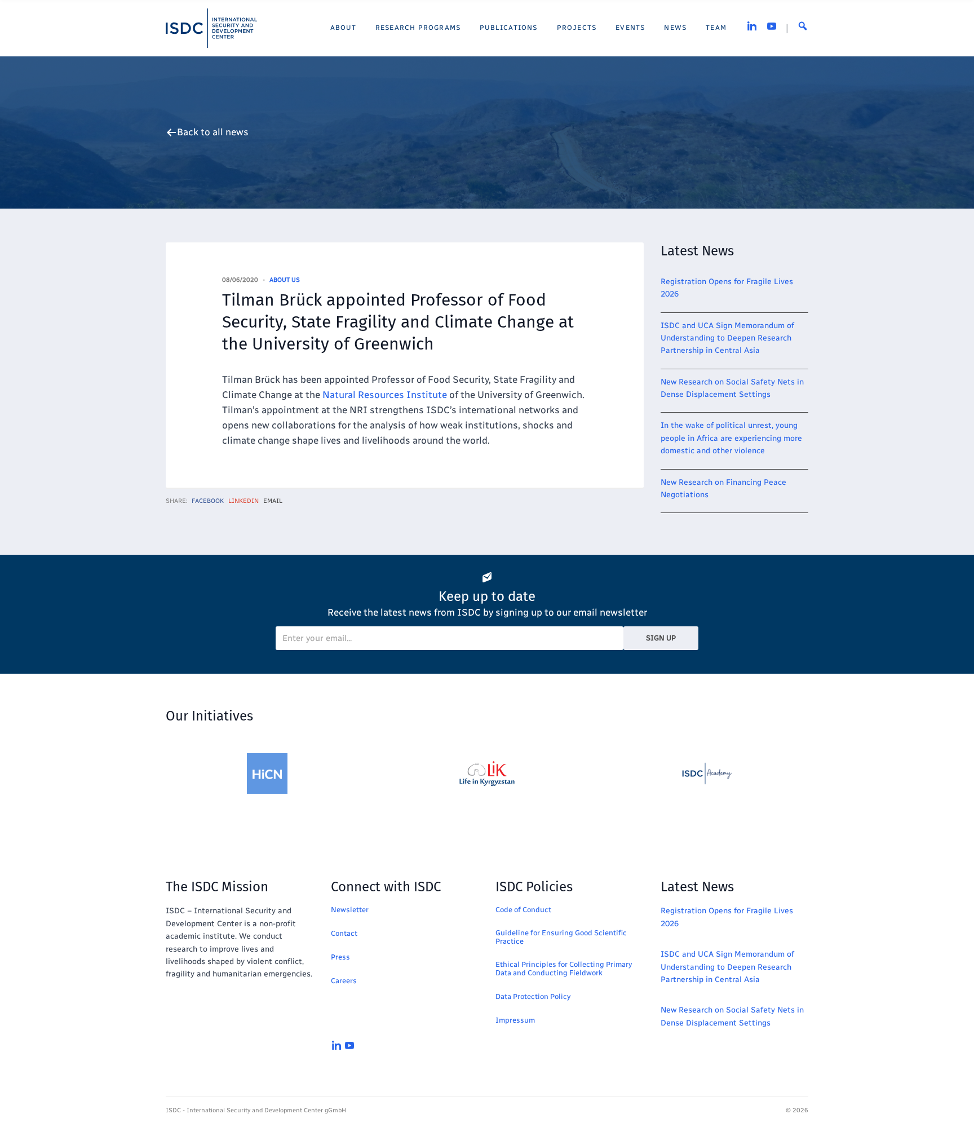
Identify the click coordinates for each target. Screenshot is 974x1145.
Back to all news (213, 132)
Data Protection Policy (532, 996)
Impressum (515, 1020)
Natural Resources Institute (384, 394)
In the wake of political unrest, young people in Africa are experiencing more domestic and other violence (731, 438)
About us (284, 280)
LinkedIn (243, 501)
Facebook (208, 501)
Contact (344, 933)
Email (272, 501)
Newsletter (350, 909)
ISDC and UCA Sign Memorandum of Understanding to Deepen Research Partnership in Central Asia (727, 338)
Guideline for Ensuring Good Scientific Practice (561, 937)
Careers (344, 980)
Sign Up (661, 638)
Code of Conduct (523, 909)
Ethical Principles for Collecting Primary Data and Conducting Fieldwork (563, 968)
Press (340, 957)
